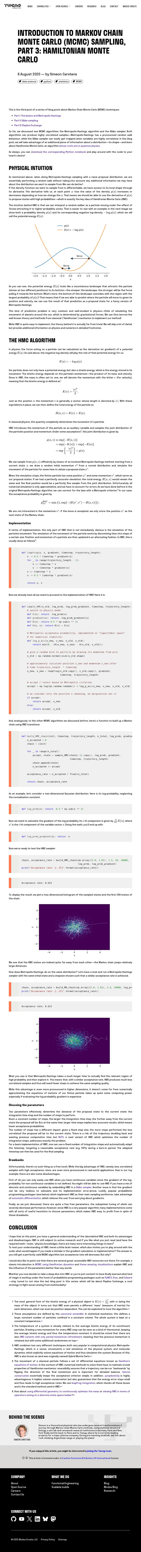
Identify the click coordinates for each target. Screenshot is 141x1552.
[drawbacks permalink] (7, 1160)
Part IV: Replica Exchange (28, 125)
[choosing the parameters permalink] (7, 1105)
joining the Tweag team (99, 1451)
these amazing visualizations (96, 1264)
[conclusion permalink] (7, 1227)
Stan (115, 1277)
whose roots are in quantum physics (79, 145)
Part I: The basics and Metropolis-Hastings (37, 115)
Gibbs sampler (84, 1187)
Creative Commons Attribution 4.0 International (85, 1458)
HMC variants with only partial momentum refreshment (51, 1336)
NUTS (61, 1137)
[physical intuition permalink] (7, 168)
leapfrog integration (83, 1383)
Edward (128, 1277)
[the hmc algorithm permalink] (7, 340)
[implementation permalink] (7, 523)
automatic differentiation (26, 1198)
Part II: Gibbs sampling (26, 120)
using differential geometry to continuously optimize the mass (63, 1391)
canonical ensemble (72, 1313)
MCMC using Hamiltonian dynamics (54, 1264)
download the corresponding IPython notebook (58, 151)
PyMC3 (108, 1277)
